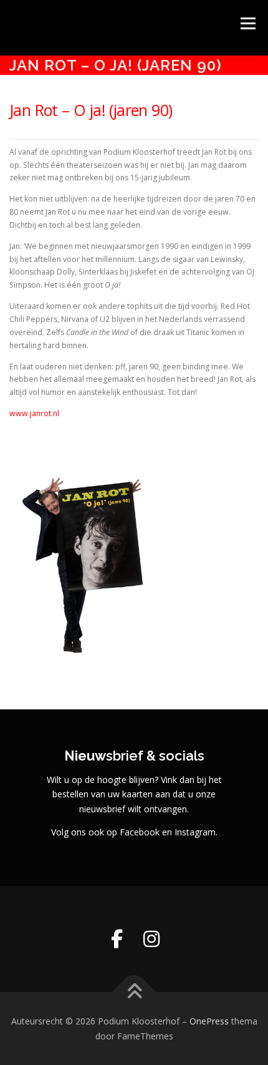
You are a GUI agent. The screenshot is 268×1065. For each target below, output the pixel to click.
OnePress (209, 1021)
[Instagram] (151, 939)
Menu (247, 23)
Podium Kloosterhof (98, 21)
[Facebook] (116, 939)
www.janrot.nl (34, 413)
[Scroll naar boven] (134, 992)
